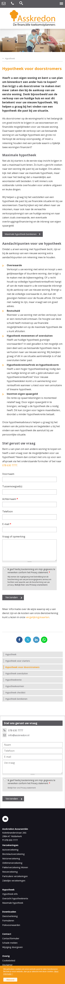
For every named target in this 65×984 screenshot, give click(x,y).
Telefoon (7, 511)
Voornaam (8, 474)
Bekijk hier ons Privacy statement (31, 585)
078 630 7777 (9, 465)
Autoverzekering (10, 849)
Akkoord (10, 979)
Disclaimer (7, 964)
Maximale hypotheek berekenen (21, 234)
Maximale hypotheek (12, 902)
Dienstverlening (10, 916)
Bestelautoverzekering (13, 854)
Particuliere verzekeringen (15, 876)
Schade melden (10, 942)
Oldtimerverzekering (12, 862)
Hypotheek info (10, 894)
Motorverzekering (11, 858)
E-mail (6, 524)
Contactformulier (10, 938)
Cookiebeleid (8, 960)
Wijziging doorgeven (12, 947)
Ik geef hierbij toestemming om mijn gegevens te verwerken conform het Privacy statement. (31, 571)
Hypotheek (10, 58)
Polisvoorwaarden (11, 925)
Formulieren (8, 920)
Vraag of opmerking (13, 536)
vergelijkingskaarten (37, 617)
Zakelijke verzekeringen (13, 880)
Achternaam (10, 499)
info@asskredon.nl (18, 735)
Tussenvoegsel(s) (12, 486)
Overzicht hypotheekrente (15, 898)
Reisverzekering (10, 871)
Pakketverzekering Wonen (15, 867)
